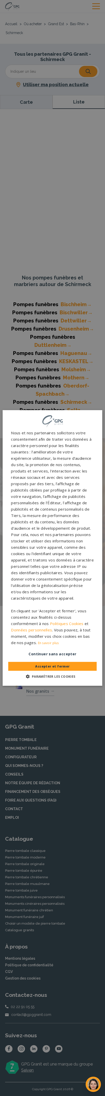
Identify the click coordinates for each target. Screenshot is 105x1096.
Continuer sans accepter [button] (52, 653)
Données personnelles (31, 629)
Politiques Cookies (66, 623)
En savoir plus (48, 643)
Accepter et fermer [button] (52, 666)
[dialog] (52, 548)
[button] (52, 676)
